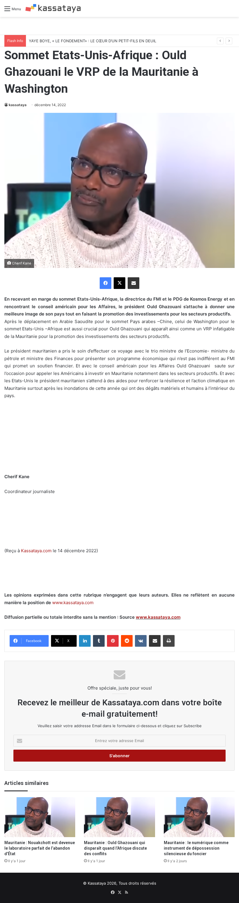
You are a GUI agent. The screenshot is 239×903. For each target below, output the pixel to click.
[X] (119, 283)
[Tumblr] (99, 641)
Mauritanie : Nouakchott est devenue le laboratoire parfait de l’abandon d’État (39, 848)
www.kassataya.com (73, 602)
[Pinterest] (113, 641)
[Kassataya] (53, 8)
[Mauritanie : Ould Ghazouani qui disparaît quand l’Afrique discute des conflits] (119, 817)
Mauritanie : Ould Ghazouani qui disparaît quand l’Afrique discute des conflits (115, 848)
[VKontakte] (141, 641)
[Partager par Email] (133, 283)
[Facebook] (105, 283)
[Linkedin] (85, 641)
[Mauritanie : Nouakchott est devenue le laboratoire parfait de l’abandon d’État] (39, 817)
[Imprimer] (169, 641)
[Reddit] (127, 641)
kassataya (18, 105)
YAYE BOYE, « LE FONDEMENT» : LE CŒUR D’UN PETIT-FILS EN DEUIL (92, 40)
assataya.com (38, 550)
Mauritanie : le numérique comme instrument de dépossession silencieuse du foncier (196, 848)
